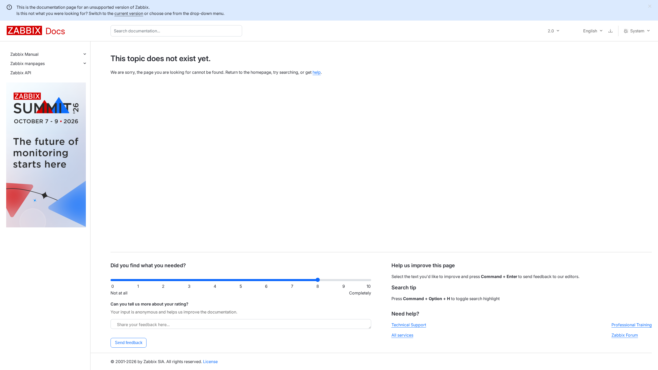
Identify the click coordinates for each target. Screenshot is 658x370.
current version (128, 13)
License (210, 361)
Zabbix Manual (24, 54)
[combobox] (177, 31)
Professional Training (631, 324)
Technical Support (408, 324)
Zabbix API (20, 72)
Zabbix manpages (27, 63)
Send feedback (128, 342)
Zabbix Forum (624, 335)
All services (402, 335)
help (317, 72)
